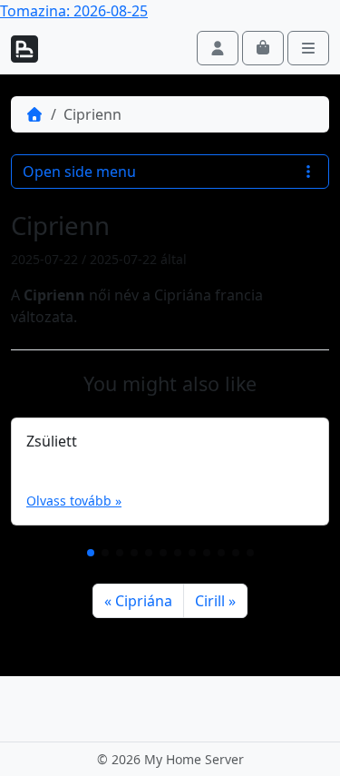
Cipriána (143, 601)
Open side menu (79, 172)
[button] (90, 552)
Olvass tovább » (73, 500)
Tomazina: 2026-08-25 (74, 11)
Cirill (210, 601)
